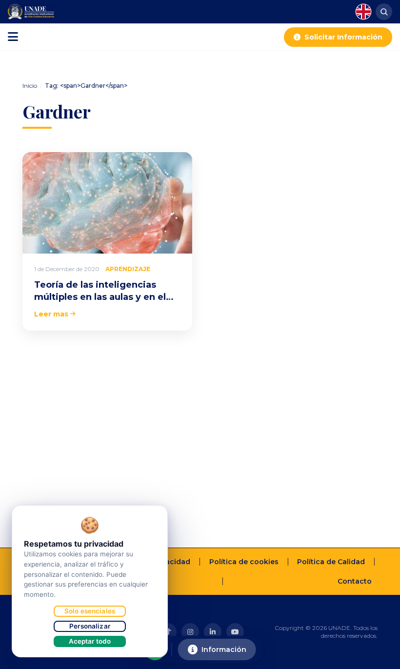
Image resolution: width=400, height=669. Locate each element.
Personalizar (89, 626)
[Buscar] (384, 11)
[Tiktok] (168, 632)
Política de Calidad (331, 561)
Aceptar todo (90, 641)
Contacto (355, 581)
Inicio (29, 85)
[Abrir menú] (13, 37)
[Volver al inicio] (377, 657)
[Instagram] (190, 632)
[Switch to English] (363, 11)
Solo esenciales (89, 611)
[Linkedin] (212, 632)
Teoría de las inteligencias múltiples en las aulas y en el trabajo (100, 297)
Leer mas (51, 314)
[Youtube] (235, 632)
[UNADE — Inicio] (31, 12)
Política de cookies (244, 561)
